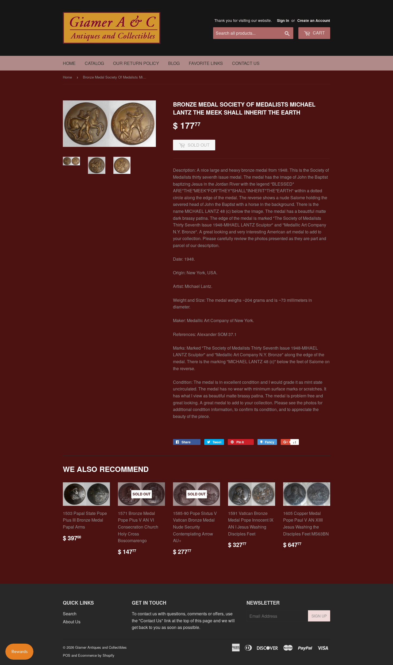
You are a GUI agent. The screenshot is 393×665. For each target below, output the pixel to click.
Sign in (283, 20)
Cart (318, 33)
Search (69, 614)
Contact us (246, 63)
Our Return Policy (136, 63)
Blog (174, 63)
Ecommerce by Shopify (96, 655)
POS (66, 655)
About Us (71, 622)
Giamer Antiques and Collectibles (101, 647)
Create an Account (313, 20)
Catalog (94, 63)
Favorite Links (206, 63)
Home (69, 63)
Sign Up (319, 616)
